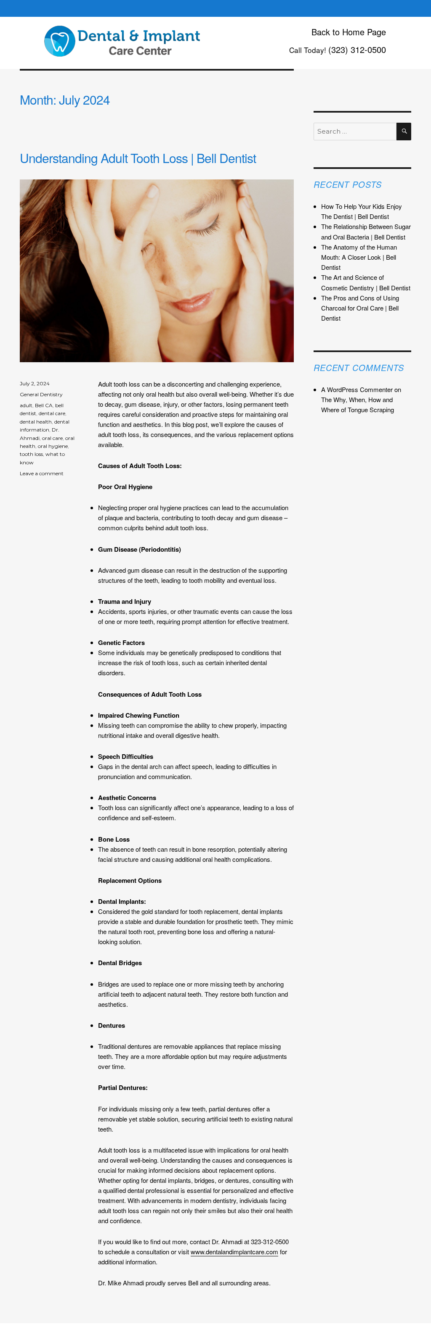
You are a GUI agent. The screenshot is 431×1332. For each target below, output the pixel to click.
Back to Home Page (348, 32)
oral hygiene (53, 446)
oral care (52, 438)
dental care (52, 413)
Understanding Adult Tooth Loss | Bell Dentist (138, 158)
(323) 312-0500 (357, 49)
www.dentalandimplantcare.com (234, 1251)
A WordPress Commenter (357, 389)
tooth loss (31, 454)
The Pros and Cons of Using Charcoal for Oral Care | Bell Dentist (360, 307)
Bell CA (44, 405)
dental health (36, 422)
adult (26, 405)
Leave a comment (42, 473)
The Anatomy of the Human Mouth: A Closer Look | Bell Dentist (359, 256)
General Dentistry (41, 394)
